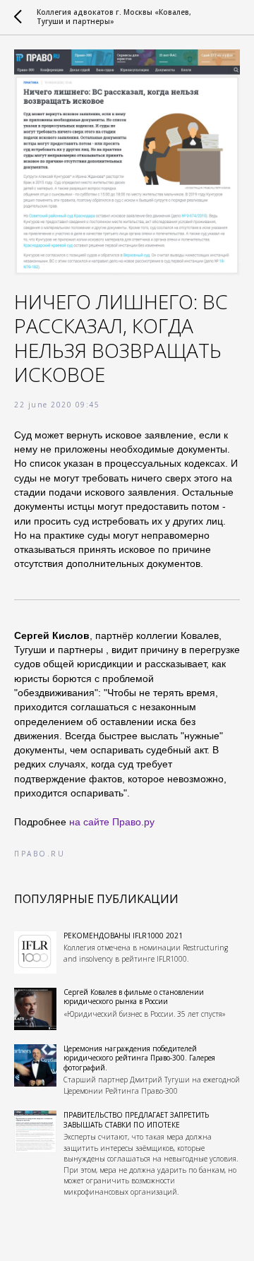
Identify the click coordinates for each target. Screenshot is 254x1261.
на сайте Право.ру (112, 821)
